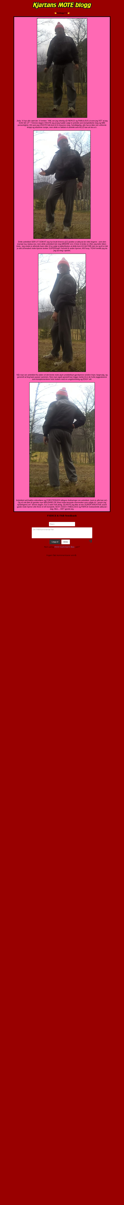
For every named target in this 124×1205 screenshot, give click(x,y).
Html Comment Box (64, 547)
